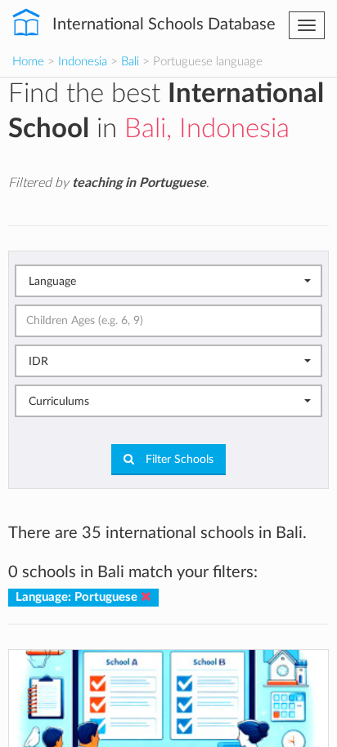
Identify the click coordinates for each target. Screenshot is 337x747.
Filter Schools (177, 459)
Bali (130, 62)
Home (28, 62)
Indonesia (82, 62)
